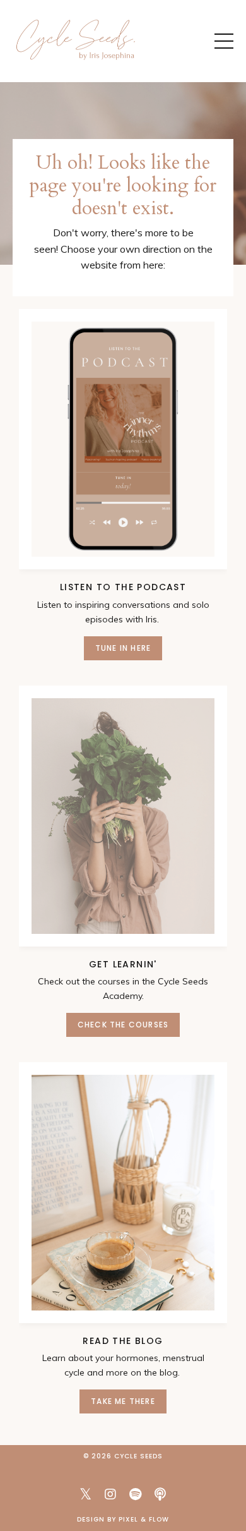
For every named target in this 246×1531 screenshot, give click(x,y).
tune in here (123, 648)
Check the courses (123, 1024)
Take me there (123, 1401)
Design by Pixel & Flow (123, 1519)
